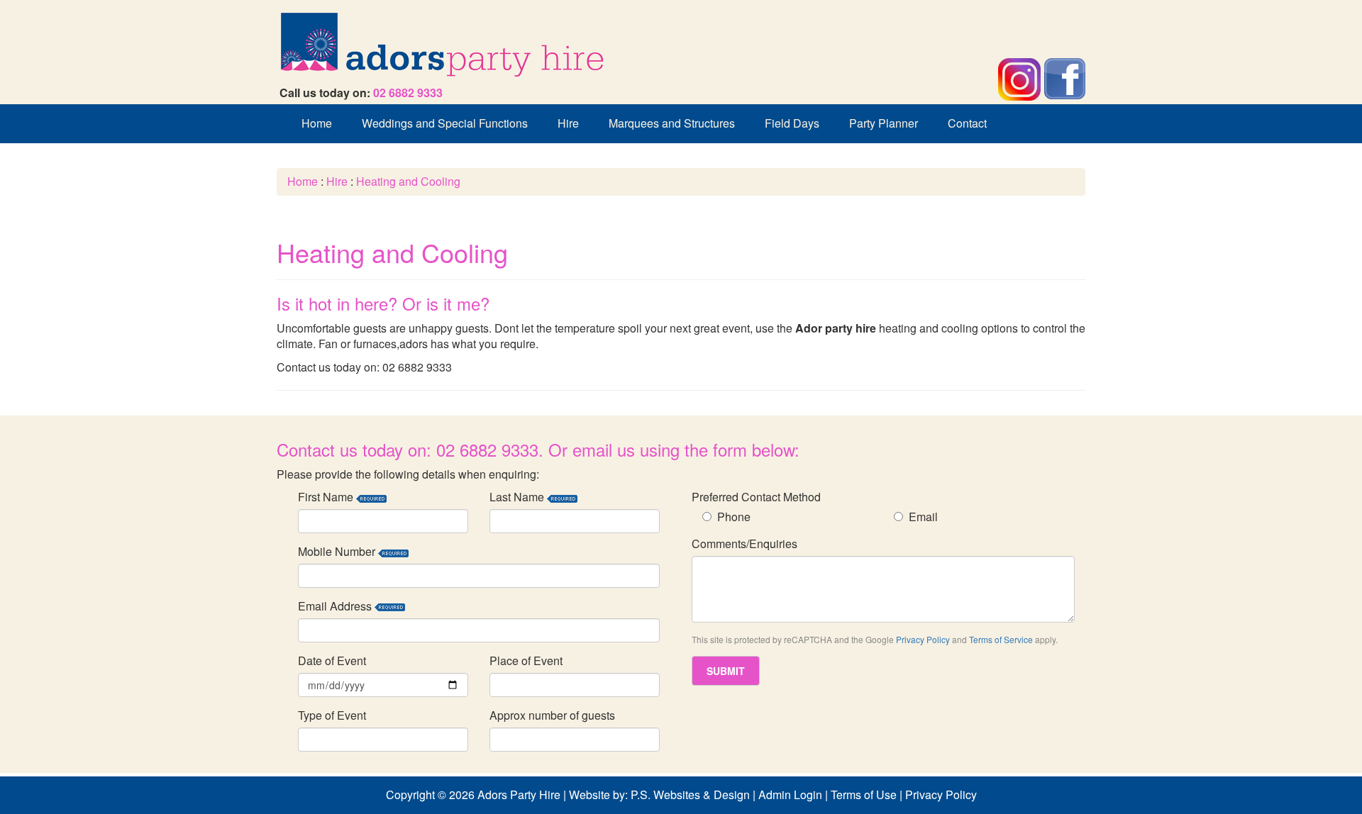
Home (316, 123)
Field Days (792, 123)
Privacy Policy (923, 639)
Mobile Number (338, 551)
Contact (967, 123)
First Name (327, 497)
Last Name (518, 497)
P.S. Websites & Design (690, 794)
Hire (568, 123)
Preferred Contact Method (756, 497)
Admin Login (790, 794)
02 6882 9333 (408, 92)
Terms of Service (1001, 639)
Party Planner (883, 123)
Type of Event (332, 715)
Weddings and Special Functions (445, 123)
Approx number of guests (552, 715)
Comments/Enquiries (744, 544)
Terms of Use (864, 794)
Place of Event (526, 661)
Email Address (336, 606)
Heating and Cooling (408, 181)
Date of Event (332, 661)
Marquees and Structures (672, 123)
